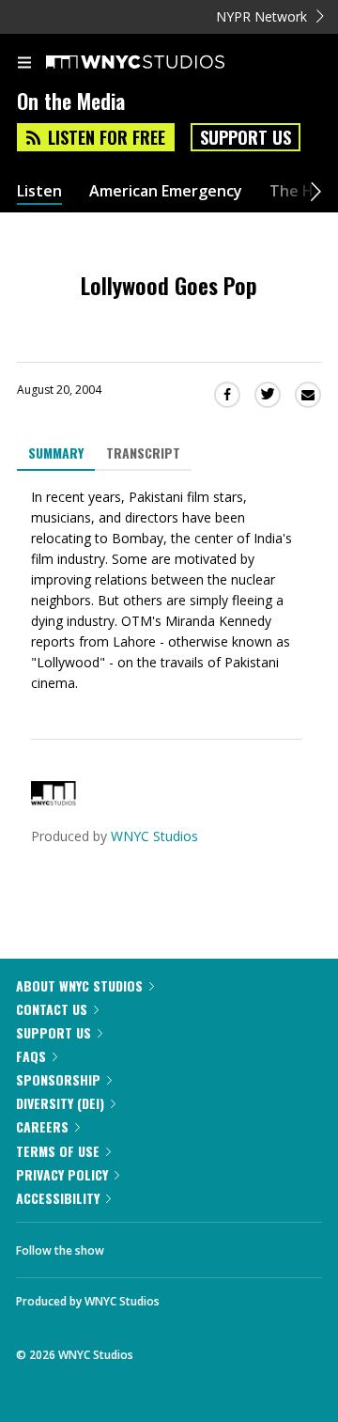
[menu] (24, 63)
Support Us (245, 137)
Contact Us (51, 1009)
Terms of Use (58, 1151)
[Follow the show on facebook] (137, 1245)
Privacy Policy (62, 1174)
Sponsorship (58, 1079)
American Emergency (165, 191)
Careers (42, 1126)
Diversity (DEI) (60, 1103)
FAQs (31, 1056)
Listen (39, 191)
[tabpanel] (169, 590)
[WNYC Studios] (53, 800)
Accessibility (58, 1198)
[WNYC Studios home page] (158, 63)
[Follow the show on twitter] (188, 1245)
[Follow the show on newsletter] (239, 1245)
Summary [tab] (56, 452)
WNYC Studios (154, 836)
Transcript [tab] (143, 452)
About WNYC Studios (79, 985)
